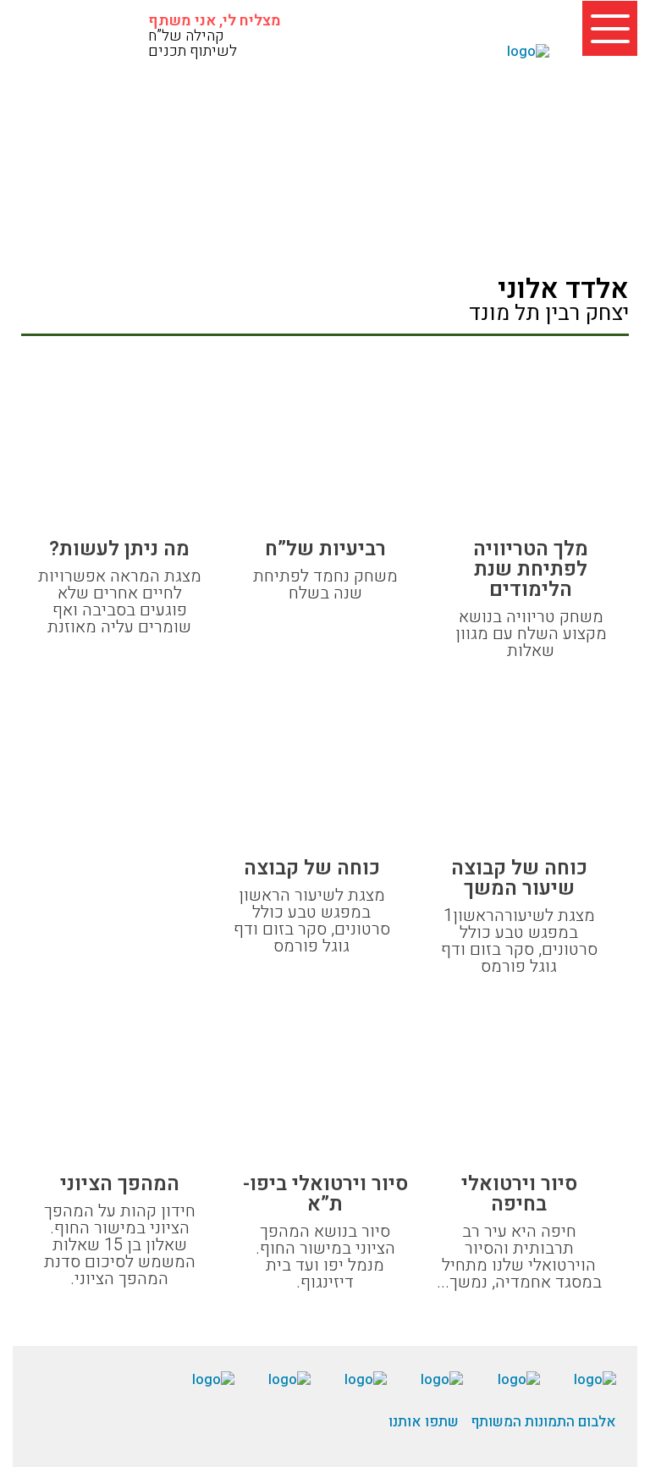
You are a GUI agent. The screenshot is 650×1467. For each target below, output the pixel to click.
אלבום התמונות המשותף (543, 1421)
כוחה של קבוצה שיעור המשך (519, 878)
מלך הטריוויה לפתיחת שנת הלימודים (530, 569)
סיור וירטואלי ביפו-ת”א (325, 1194)
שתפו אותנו (423, 1421)
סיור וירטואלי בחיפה (519, 1194)
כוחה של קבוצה (312, 868)
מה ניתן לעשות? (119, 549)
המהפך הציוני (119, 1184)
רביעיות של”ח (325, 549)
